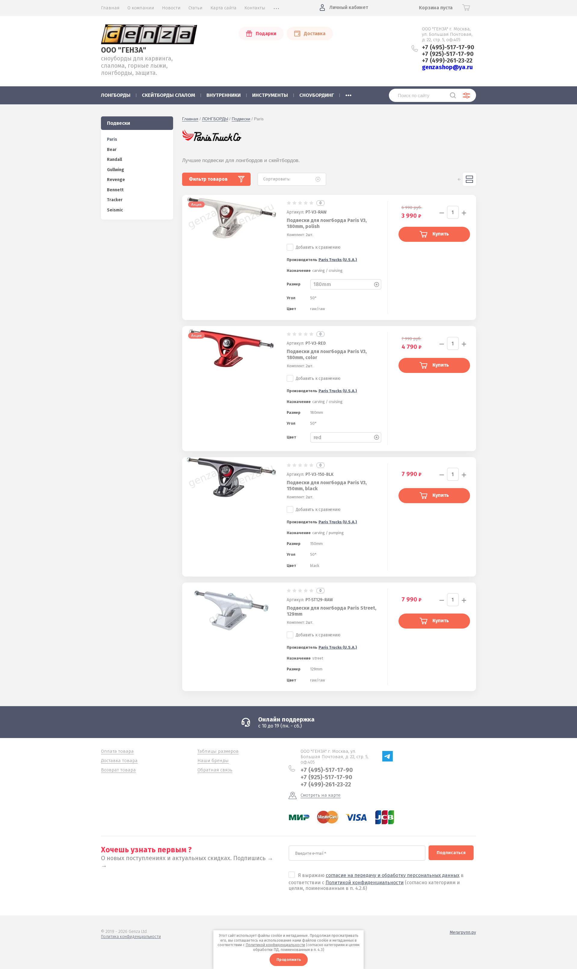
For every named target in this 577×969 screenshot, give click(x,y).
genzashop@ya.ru (447, 67)
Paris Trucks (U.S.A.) (338, 259)
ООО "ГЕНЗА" (123, 50)
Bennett (115, 189)
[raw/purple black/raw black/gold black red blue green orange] (345, 437)
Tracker (115, 199)
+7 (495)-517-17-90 (448, 47)
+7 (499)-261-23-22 (447, 60)
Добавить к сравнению (318, 247)
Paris (112, 139)
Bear (112, 149)
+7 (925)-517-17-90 (448, 53)
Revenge (116, 179)
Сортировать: (276, 179)
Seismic (115, 210)
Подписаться (451, 852)
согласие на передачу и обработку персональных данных (392, 875)
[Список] (469, 179)
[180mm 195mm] (345, 284)
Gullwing (115, 169)
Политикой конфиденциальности (364, 882)
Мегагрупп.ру (463, 932)
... (348, 93)
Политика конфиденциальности (131, 936)
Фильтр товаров (208, 179)
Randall (114, 159)
